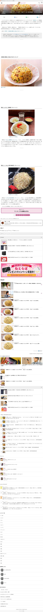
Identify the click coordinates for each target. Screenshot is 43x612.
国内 (1, 546)
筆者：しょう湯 (7, 221)
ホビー (2, 532)
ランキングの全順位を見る (21, 211)
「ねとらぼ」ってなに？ (4, 589)
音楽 (1, 563)
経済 (1, 560)
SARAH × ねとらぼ (5, 230)
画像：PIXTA (40, 15)
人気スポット (3, 539)
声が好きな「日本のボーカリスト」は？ (10, 459)
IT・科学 (2, 515)
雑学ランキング (16, 230)
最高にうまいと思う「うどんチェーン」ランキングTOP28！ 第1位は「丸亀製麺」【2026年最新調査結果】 (22, 447)
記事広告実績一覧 (3, 606)
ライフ (2, 534)
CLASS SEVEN (6, 578)
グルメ (2, 10)
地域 (1, 551)
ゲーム (2, 522)
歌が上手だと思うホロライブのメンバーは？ (10, 464)
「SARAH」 (34, 20)
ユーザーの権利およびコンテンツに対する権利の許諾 (20, 34)
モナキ (5, 582)
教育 (1, 558)
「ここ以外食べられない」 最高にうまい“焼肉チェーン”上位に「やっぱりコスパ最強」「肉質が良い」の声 (22, 436)
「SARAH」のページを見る (12, 136)
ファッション (3, 529)
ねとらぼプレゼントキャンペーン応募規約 (7, 594)
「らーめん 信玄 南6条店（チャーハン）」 (13, 197)
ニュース (2, 527)
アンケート (2, 456)
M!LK (5, 574)
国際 (1, 548)
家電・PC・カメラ (3, 553)
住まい (2, 541)
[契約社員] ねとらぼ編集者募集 (5, 596)
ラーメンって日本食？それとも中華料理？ (10, 469)
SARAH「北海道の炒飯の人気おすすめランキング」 (14, 31)
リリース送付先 (3, 601)
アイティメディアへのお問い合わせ (6, 599)
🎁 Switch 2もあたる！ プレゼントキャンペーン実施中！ (7, 0)
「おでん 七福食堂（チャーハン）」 (12, 139)
